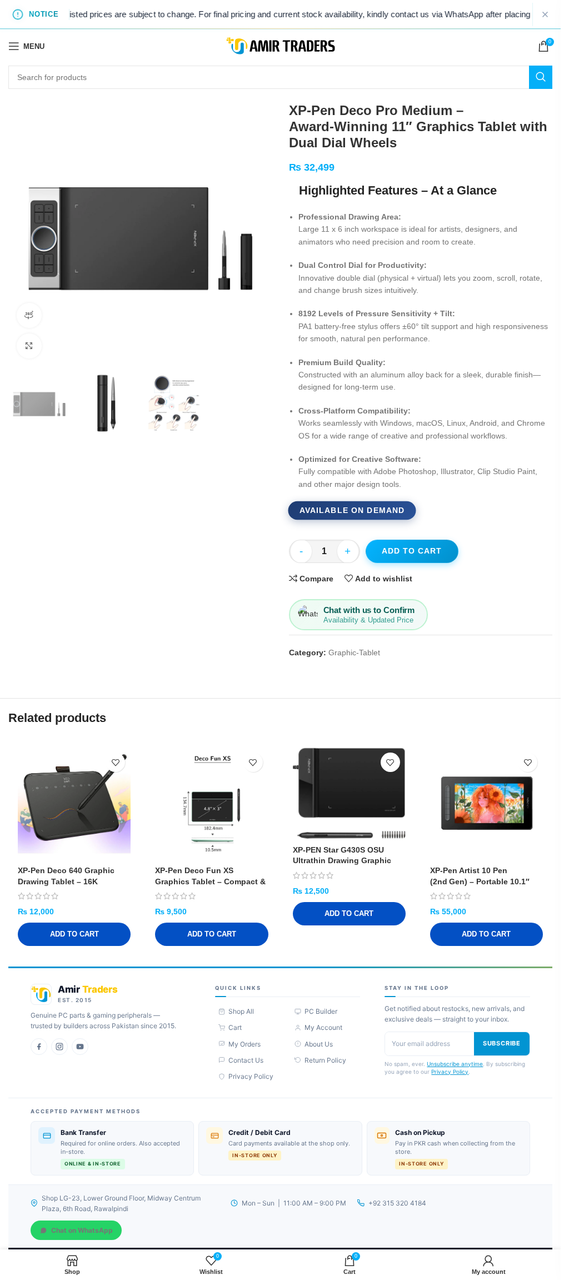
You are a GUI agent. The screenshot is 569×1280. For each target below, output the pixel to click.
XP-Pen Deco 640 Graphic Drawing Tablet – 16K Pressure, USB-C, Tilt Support (73, 881)
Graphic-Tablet (354, 652)
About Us (319, 1044)
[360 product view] (29, 315)
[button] (74, 934)
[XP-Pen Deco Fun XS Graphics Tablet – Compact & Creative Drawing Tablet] (211, 803)
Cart (235, 1027)
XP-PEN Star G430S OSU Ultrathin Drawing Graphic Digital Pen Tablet (342, 860)
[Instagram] (59, 1046)
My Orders (244, 1044)
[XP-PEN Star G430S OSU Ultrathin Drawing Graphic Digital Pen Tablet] (349, 793)
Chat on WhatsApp (82, 1230)
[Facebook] (39, 1046)
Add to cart (412, 550)
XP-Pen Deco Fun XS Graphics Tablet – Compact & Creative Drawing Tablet (210, 881)
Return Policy (325, 1060)
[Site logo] (280, 45)
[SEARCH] (540, 77)
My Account (323, 1027)
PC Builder (321, 1011)
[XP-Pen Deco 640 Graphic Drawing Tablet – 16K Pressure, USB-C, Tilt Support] (74, 803)
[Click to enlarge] (29, 345)
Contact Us (245, 1060)
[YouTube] (80, 1046)
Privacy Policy (250, 1076)
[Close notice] (545, 14)
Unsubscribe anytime (455, 1063)
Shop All (241, 1011)
